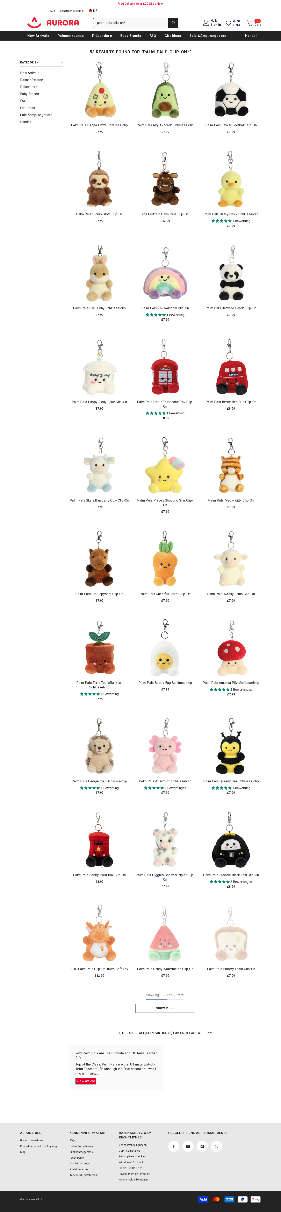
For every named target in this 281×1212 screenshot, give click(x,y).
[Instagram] (188, 1146)
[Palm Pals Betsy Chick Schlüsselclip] (231, 179)
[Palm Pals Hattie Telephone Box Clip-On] (165, 367)
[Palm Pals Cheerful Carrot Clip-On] (165, 559)
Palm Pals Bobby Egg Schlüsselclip (165, 683)
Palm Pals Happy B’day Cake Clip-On (99, 402)
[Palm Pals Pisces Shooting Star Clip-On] (165, 465)
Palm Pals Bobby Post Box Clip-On (99, 875)
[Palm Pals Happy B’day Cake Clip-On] (99, 367)
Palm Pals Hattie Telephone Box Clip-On (165, 404)
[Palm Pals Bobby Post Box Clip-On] (99, 840)
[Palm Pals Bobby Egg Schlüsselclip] (165, 648)
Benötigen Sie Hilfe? (72, 10)
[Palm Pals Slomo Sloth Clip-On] (99, 179)
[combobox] (130, 23)
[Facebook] (173, 1146)
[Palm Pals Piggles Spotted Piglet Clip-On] (165, 840)
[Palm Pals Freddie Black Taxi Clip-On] (231, 840)
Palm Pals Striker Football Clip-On (231, 125)
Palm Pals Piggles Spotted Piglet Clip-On (165, 877)
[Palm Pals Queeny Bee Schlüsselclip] (231, 746)
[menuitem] (41, 72)
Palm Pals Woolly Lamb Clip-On (231, 594)
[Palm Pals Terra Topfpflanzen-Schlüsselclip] (99, 648)
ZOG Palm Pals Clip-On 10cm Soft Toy (99, 969)
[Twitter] (216, 1146)
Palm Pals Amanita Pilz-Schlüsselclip (231, 683)
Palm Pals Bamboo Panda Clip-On (231, 308)
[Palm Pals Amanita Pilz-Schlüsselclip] (231, 648)
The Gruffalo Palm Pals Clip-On (165, 214)
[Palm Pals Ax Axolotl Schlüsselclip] (165, 746)
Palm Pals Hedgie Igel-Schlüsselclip (99, 781)
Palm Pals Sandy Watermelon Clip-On (165, 969)
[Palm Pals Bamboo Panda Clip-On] (231, 273)
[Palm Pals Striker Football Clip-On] (231, 90)
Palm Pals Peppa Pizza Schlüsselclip (99, 125)
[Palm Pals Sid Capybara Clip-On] (99, 559)
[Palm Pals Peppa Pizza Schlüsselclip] (99, 90)
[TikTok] (202, 1146)
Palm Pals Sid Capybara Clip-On (99, 594)
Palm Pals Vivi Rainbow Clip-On (165, 308)
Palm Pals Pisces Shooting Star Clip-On (165, 502)
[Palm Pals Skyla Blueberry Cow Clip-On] (99, 465)
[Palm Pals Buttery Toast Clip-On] (231, 934)
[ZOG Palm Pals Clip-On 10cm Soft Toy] (99, 934)
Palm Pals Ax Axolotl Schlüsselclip (165, 781)
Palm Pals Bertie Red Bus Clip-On (231, 402)
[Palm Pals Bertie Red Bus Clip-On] (231, 367)
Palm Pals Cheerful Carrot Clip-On (165, 594)
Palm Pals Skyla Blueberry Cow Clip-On (99, 500)
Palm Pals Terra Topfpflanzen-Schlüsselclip (99, 685)
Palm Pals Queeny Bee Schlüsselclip (231, 781)
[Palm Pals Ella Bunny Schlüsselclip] (99, 273)
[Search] (135, 23)
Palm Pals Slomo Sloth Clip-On (99, 214)
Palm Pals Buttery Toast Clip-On (231, 969)
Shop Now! (156, 3)
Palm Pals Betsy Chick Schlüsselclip (231, 214)
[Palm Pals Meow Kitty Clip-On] (231, 465)
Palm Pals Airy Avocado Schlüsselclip (165, 125)
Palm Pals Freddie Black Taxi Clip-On (231, 875)
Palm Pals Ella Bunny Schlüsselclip (99, 308)
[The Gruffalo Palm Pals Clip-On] (165, 179)
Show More (165, 1008)
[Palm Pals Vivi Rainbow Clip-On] (165, 273)
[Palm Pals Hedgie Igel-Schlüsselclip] (99, 746)
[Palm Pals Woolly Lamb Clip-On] (231, 559)
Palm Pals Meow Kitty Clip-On (231, 500)
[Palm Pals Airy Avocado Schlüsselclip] (165, 90)
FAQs (52, 10)
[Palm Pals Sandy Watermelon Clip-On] (165, 934)
